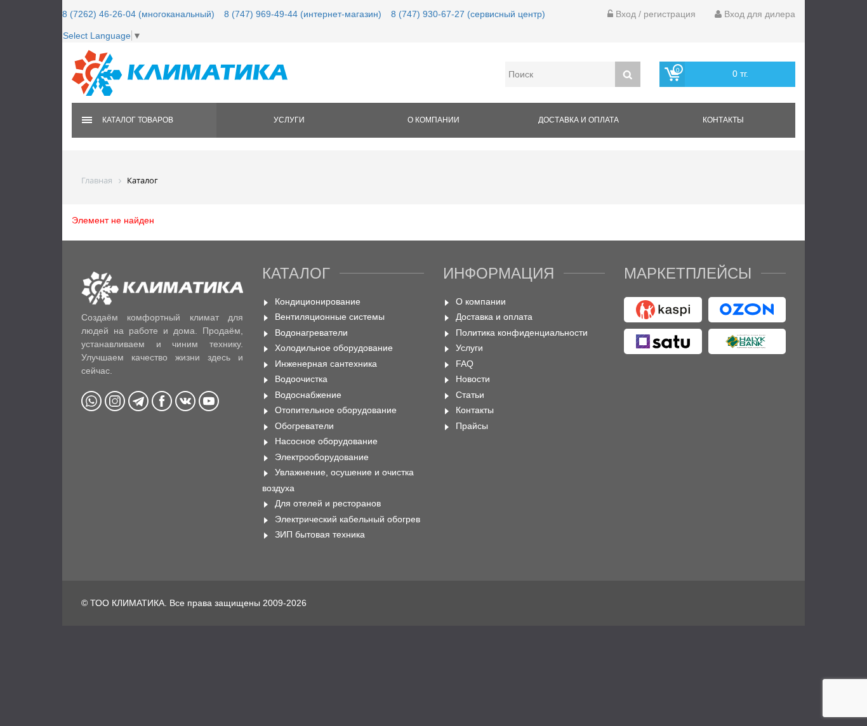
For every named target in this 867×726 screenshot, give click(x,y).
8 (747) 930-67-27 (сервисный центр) (468, 14)
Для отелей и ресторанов (328, 503)
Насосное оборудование (326, 441)
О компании (433, 120)
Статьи (470, 395)
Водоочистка (301, 379)
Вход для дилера (758, 14)
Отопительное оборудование (336, 410)
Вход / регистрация (654, 14)
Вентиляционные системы (330, 317)
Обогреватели (304, 426)
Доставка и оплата (578, 120)
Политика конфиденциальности (522, 332)
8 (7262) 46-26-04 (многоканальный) (138, 14)
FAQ (464, 364)
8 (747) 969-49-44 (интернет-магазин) (302, 14)
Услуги (289, 120)
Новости (473, 379)
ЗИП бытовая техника (320, 534)
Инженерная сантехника (326, 364)
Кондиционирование (318, 301)
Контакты (723, 120)
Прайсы (472, 426)
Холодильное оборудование (334, 348)
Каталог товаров (137, 120)
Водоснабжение (308, 395)
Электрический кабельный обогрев (347, 519)
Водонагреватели (311, 332)
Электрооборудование (322, 457)
